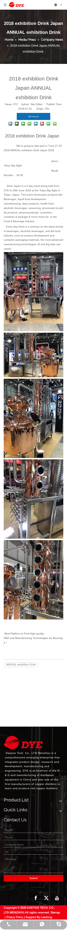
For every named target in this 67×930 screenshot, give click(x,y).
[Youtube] (56, 898)
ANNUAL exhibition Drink (21, 664)
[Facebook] (35, 898)
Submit (33, 878)
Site (47, 108)
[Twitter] (46, 898)
